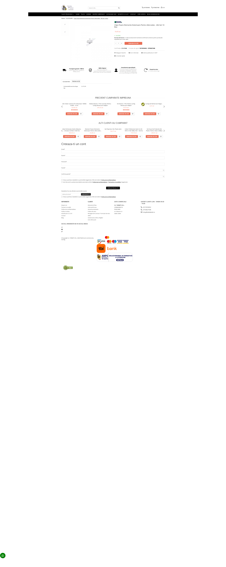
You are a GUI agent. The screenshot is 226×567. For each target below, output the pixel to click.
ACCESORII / (70, 18)
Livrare (88, 14)
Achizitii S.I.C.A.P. (123, 14)
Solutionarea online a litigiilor (95, 218)
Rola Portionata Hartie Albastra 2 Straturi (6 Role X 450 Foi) (72, 130)
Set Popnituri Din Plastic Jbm (113, 129)
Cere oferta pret (92, 220)
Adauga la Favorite (121, 53)
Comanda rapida (120, 56)
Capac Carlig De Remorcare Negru (152, 104)
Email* (63, 149)
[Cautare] (119, 8)
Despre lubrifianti (99, 14)
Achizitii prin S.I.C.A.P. (66, 213)
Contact (133, 14)
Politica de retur (92, 211)
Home (77, 14)
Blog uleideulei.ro (153, 14)
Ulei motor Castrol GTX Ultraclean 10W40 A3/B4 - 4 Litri (74, 104)
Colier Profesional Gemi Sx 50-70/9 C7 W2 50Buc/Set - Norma (134, 130)
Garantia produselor (93, 209)
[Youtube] (62, 229)
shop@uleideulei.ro (149, 212)
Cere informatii (134, 53)
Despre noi (64, 205)
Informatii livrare (92, 207)
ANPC (89, 215)
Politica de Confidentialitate (108, 180)
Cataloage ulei (111, 14)
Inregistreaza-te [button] (113, 188)
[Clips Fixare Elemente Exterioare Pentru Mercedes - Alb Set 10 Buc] (91, 42)
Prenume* (64, 161)
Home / (63, 18)
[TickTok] (62, 231)
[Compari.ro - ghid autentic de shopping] (68, 267)
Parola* (63, 168)
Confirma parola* (66, 174)
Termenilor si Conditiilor (114, 182)
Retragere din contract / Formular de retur (99, 213)
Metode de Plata (92, 205)
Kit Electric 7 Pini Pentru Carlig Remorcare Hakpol (126, 104)
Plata (83, 14)
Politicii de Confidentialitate (100, 182)
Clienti (90, 202)
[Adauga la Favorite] (81, 113)
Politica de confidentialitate (68, 209)
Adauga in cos (133, 43)
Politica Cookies (65, 211)
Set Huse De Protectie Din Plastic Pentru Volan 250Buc (154, 130)
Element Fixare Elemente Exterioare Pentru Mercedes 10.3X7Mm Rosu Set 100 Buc (92, 130)
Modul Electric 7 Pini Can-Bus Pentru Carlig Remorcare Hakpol (100, 104)
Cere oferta (141, 14)
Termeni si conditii (66, 207)
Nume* (63, 155)
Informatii (65, 202)
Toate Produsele (67, 14)
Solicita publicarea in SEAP (150, 53)
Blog (62, 218)
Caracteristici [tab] (66, 81)
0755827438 (147, 210)
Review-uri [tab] (76, 81)
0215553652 (147, 207)
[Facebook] (62, 227)
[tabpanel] (91, 42)
